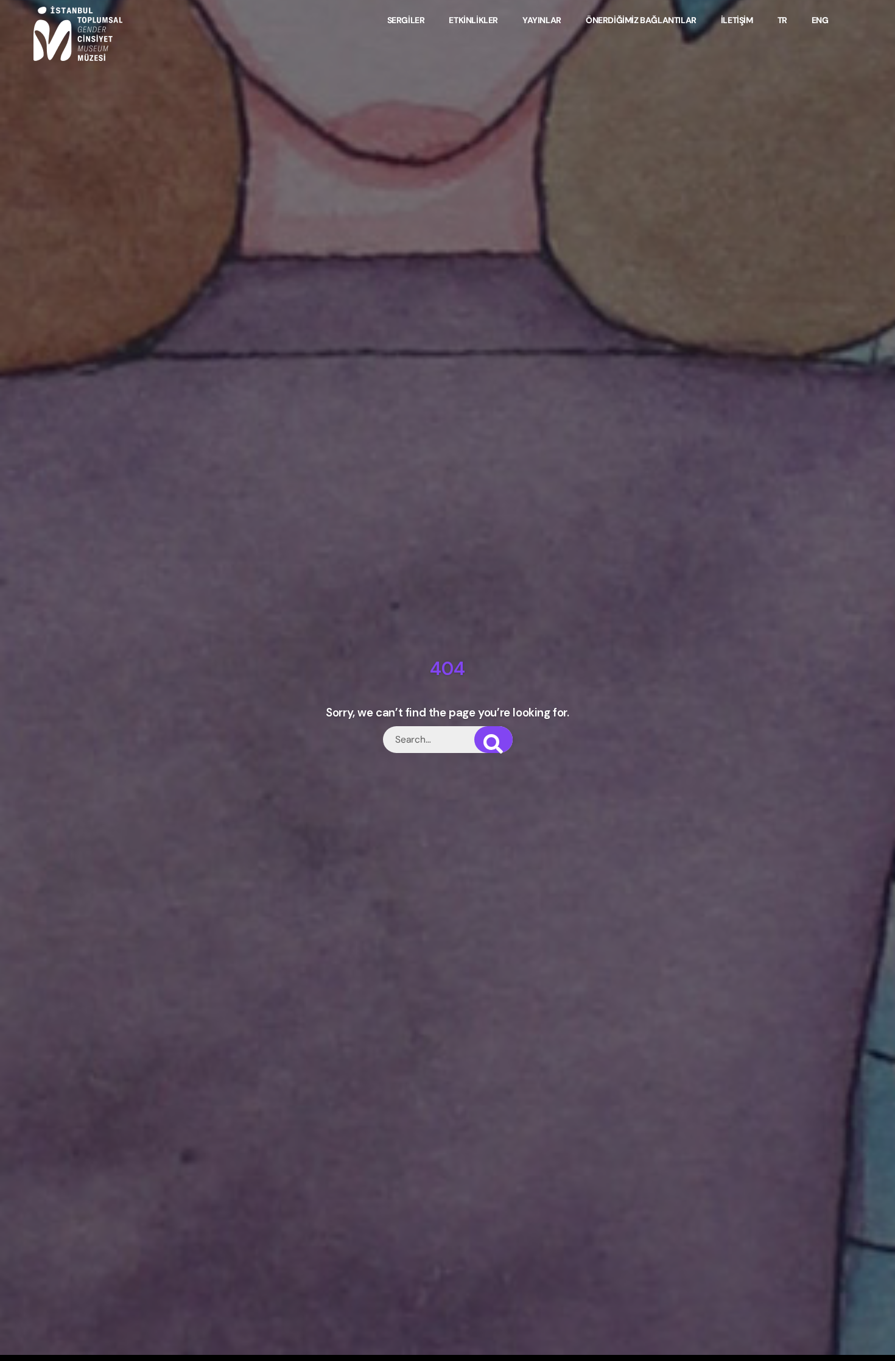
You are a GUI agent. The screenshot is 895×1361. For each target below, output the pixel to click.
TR (782, 20)
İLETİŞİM (737, 20)
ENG (820, 20)
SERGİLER (406, 20)
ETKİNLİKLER (474, 20)
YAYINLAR (541, 20)
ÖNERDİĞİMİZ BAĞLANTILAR (641, 20)
